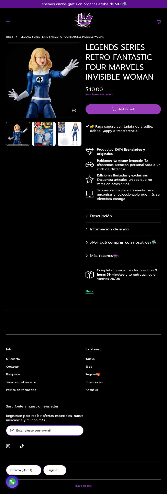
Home (9, 37)
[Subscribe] (78, 430)
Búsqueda (13, 374)
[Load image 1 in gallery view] (18, 134)
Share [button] (89, 291)
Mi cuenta (13, 359)
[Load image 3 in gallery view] (69, 134)
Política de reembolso (21, 390)
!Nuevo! (90, 359)
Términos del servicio (21, 382)
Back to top (83, 486)
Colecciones (94, 382)
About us (92, 390)
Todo (89, 367)
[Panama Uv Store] (83, 21)
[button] (8, 21)
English (52, 470)
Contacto (12, 367)
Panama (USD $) (21, 470)
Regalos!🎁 (93, 374)
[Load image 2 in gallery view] (44, 134)
